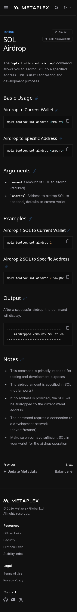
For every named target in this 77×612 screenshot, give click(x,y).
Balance (64, 471)
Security (9, 540)
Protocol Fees (13, 547)
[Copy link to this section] (36, 98)
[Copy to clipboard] (68, 121)
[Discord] (13, 599)
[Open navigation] (6, 7)
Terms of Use (12, 573)
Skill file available (59, 38)
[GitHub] (5, 599)
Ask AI (62, 32)
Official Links (12, 533)
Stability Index (13, 554)
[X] (21, 599)
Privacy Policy (13, 580)
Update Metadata (20, 471)
